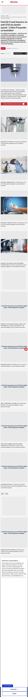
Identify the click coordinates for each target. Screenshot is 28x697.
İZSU (17, 90)
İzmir (8, 90)
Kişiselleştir (13, 689)
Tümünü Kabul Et (7, 685)
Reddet (14, 693)
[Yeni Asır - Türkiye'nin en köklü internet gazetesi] (14, 2)
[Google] (7, 53)
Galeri (7, 15)
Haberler (2, 15)
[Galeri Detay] (26, 349)
